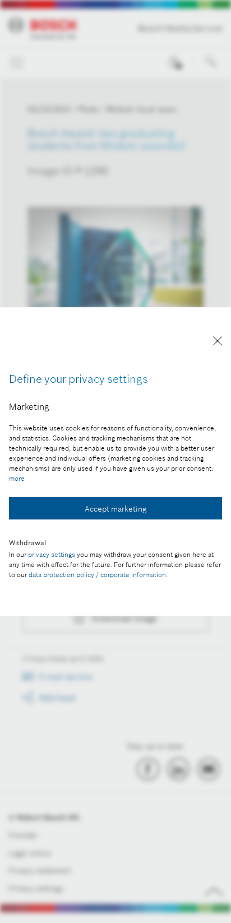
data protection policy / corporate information (97, 574)
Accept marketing (115, 509)
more (17, 478)
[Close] (217, 343)
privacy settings (51, 554)
